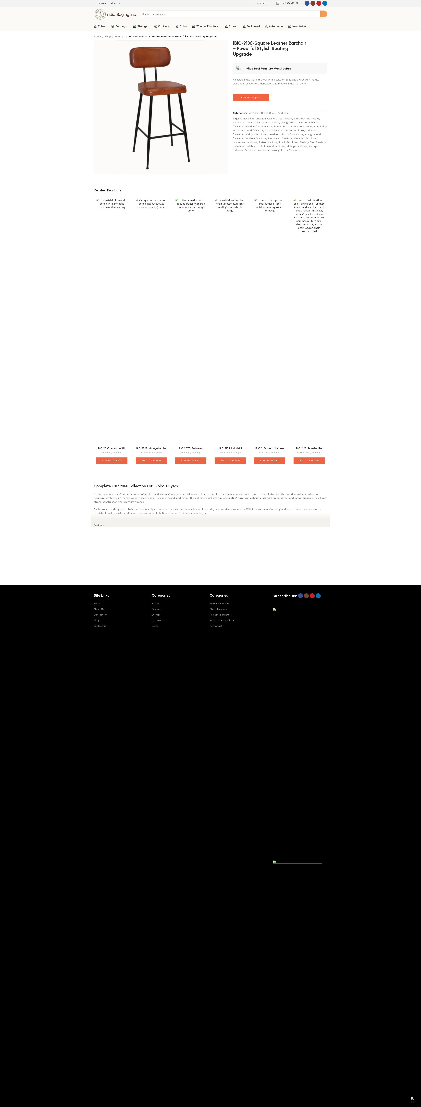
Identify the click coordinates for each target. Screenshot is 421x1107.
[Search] (323, 14)
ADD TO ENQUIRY (251, 97)
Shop (108, 36)
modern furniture (255, 138)
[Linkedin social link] (324, 3)
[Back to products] (321, 37)
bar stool (299, 118)
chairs (275, 122)
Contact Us (100, 626)
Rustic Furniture (288, 142)
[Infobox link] (287, 3)
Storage (156, 614)
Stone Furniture (218, 609)
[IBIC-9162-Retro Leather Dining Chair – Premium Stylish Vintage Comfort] (309, 322)
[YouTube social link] (318, 3)
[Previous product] (317, 37)
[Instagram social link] (312, 3)
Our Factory (100, 614)
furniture (238, 126)
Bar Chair (253, 113)
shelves (239, 146)
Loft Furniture (295, 134)
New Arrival (216, 626)
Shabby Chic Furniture (313, 142)
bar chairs (285, 118)
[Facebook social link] (307, 3)
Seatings (120, 36)
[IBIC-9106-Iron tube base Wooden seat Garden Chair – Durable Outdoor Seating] (269, 322)
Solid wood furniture (272, 146)
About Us (99, 609)
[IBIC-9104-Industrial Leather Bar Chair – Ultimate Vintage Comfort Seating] (230, 322)
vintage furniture (297, 146)
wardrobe (264, 150)
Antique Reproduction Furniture (258, 118)
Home (97, 36)
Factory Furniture (308, 122)
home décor (281, 126)
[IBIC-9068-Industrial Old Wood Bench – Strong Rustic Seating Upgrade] (111, 322)
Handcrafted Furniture (258, 126)
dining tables (288, 122)
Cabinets (156, 620)
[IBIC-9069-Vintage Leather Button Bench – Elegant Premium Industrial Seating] (151, 322)
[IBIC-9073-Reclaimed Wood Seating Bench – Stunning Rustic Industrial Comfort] (190, 322)
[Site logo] (115, 13)
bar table (313, 118)
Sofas (155, 626)
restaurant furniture (245, 142)
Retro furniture (268, 142)
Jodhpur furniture (256, 134)
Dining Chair (268, 113)
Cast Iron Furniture (258, 122)
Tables (155, 603)
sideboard (252, 146)
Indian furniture (294, 130)
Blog (96, 620)
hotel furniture (254, 130)
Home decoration (301, 126)
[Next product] (325, 37)
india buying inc (274, 130)
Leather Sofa (277, 134)
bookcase (239, 122)
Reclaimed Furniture (280, 138)
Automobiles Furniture (222, 620)
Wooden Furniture (219, 603)
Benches (106, 452)
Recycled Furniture (305, 138)
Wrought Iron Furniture (285, 150)
